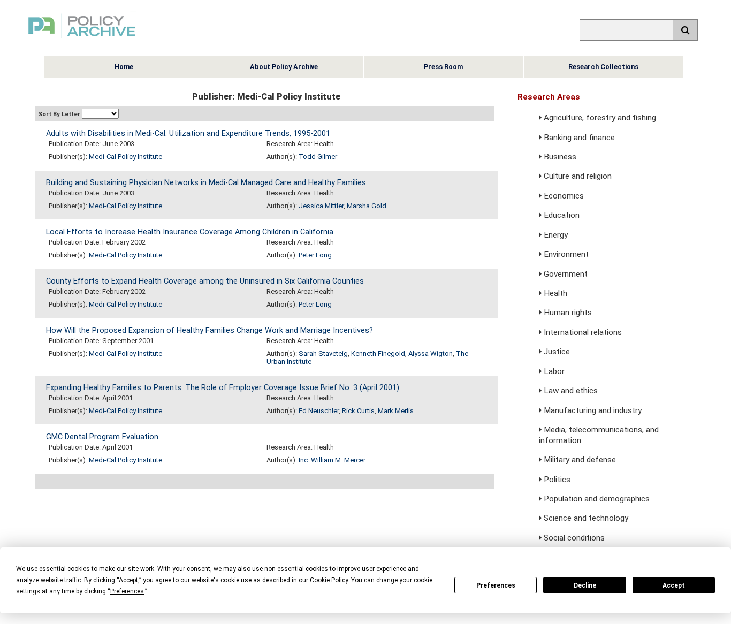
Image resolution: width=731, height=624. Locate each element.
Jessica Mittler (321, 206)
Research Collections (603, 67)
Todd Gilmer (318, 157)
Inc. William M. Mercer (332, 460)
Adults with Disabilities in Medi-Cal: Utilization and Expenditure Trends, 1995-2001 (188, 133)
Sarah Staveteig (323, 353)
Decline (585, 585)
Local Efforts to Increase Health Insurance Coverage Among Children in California (189, 232)
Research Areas (548, 97)
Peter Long (315, 255)
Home (124, 67)
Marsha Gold (366, 206)
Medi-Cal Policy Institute (125, 157)
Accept (674, 585)
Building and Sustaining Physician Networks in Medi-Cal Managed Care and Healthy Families (206, 182)
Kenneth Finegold (378, 353)
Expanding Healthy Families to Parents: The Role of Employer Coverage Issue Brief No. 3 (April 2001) (222, 387)
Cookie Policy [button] (329, 580)
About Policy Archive (284, 67)
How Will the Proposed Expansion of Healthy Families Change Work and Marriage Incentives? (209, 330)
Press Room (443, 67)
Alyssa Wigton (430, 353)
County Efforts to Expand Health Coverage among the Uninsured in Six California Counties (205, 281)
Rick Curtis (358, 411)
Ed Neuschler (319, 411)
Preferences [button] (127, 591)
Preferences (495, 585)
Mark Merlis (396, 411)
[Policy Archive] (82, 39)
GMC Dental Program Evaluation (102, 437)
